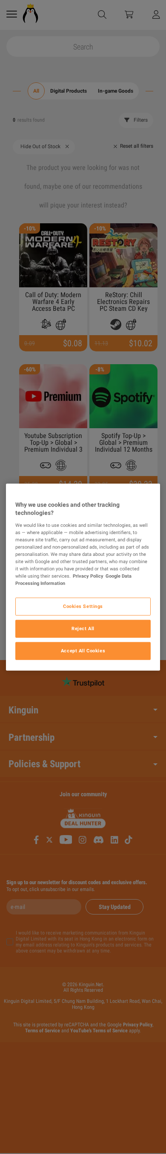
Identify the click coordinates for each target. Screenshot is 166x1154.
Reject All (83, 628)
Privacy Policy (88, 576)
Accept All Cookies (83, 651)
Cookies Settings (83, 606)
